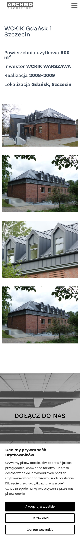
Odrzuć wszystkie (40, 530)
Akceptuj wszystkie (40, 506)
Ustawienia (40, 518)
